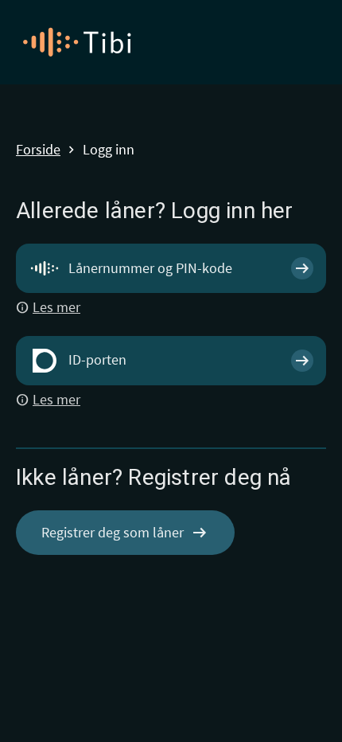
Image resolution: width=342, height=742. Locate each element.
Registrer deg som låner (125, 532)
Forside (38, 150)
